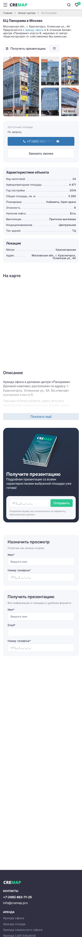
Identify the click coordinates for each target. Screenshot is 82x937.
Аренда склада (14, 924)
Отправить (62, 503)
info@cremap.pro (15, 903)
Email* (11, 625)
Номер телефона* (19, 570)
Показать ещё (41, 416)
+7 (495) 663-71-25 (17, 897)
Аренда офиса (13, 918)
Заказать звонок (41, 153)
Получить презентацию (28, 48)
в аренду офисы (33, 29)
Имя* (11, 554)
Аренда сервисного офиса (23, 930)
